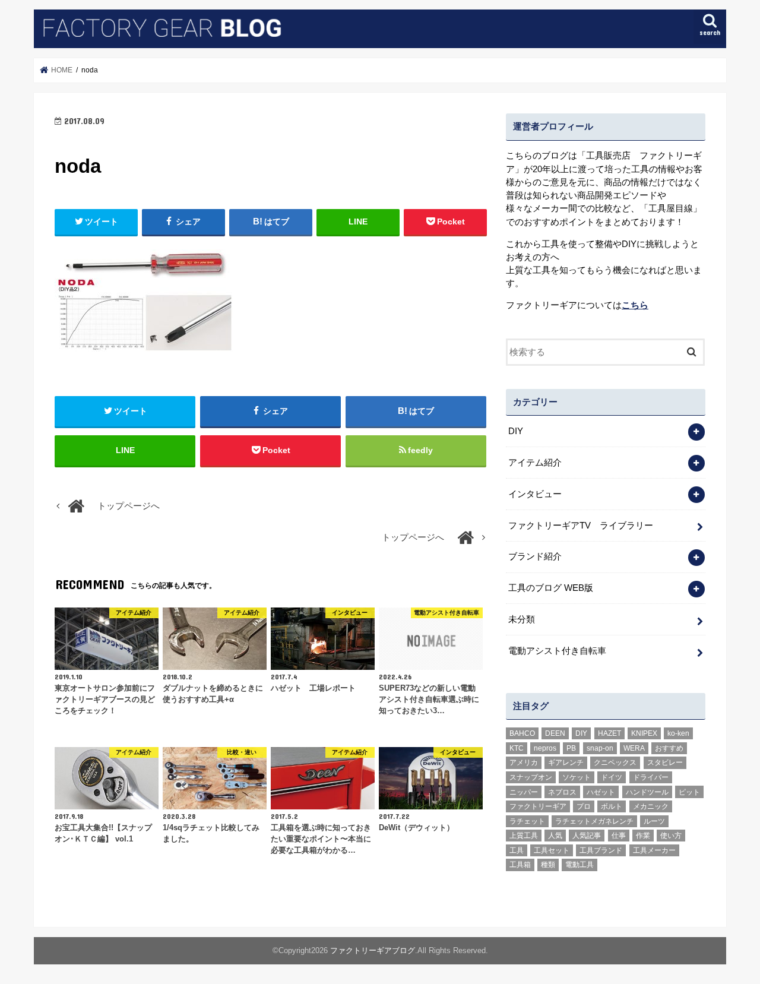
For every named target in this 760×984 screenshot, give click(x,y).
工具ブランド (601, 850)
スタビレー (665, 762)
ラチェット (527, 821)
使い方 (671, 835)
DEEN (555, 733)
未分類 (521, 619)
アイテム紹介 (535, 462)
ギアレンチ (566, 762)
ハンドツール (647, 792)
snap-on (600, 748)
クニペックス (615, 762)
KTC (516, 748)
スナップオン (530, 777)
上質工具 (523, 835)
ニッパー (523, 792)
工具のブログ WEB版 (550, 588)
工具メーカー (654, 850)
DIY (515, 431)
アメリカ (523, 762)
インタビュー (535, 494)
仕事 (619, 835)
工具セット (551, 850)
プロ (584, 806)
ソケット (576, 777)
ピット (689, 792)
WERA (634, 748)
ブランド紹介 (535, 556)
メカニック (651, 806)
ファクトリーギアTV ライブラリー (580, 525)
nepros (545, 748)
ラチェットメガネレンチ (594, 821)
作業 (643, 835)
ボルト (611, 806)
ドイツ (611, 777)
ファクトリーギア (537, 806)
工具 (516, 850)
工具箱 (520, 864)
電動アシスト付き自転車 (557, 651)
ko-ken (678, 733)
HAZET (609, 733)
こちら (635, 305)
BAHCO (522, 733)
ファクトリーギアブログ (372, 950)
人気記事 (586, 835)
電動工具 (579, 864)
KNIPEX (644, 733)
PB (571, 748)
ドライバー (651, 777)
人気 (555, 835)
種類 (548, 864)
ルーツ (654, 821)
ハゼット (601, 792)
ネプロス (562, 792)
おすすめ (669, 748)
